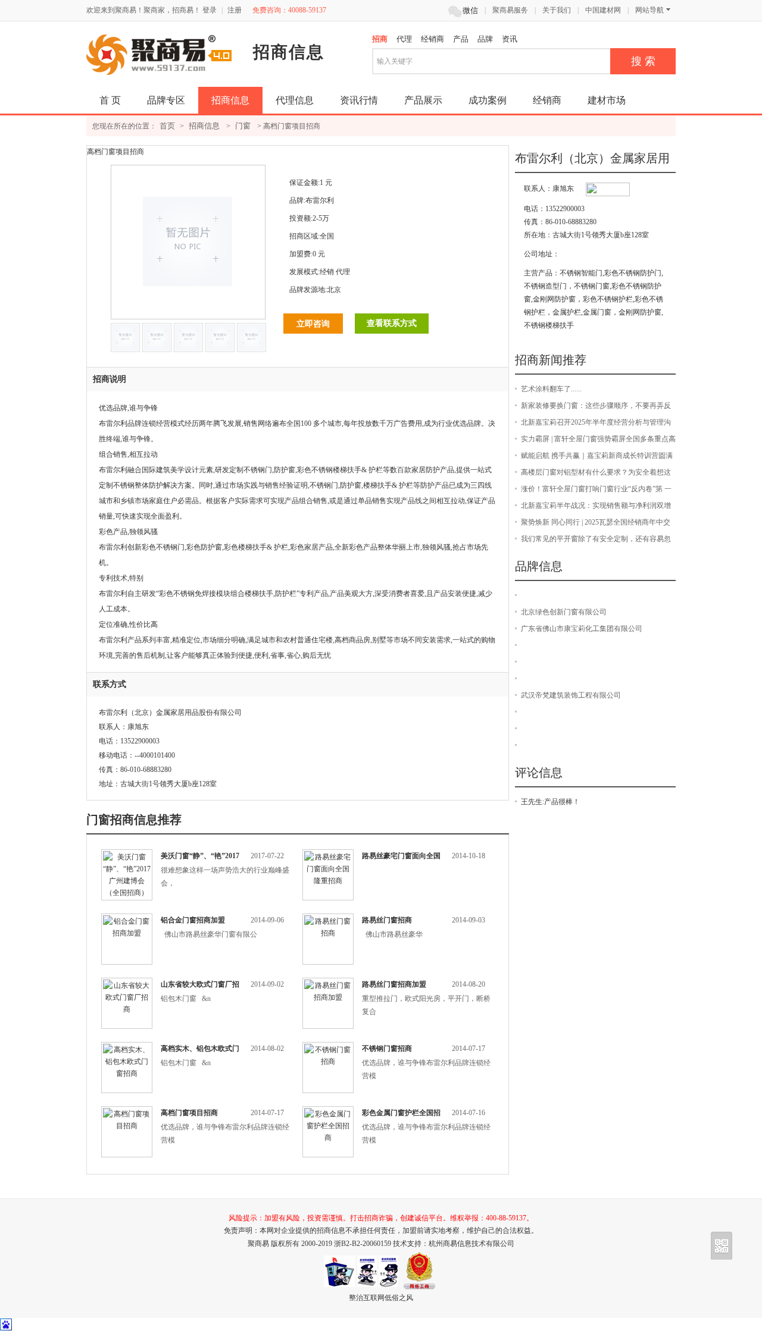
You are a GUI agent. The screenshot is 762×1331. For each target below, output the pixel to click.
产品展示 (423, 100)
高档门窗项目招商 (189, 1113)
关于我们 (556, 10)
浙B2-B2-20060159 (363, 1243)
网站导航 (649, 10)
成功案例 (488, 100)
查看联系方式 (392, 323)
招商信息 (230, 100)
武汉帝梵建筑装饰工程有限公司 (571, 695)
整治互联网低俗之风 (381, 1298)
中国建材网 (603, 10)
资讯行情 (359, 100)
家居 (418, 470)
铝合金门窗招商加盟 (193, 920)
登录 (209, 10)
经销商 (547, 100)
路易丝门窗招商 (387, 920)
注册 (234, 10)
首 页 (110, 100)
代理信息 (295, 100)
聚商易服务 (510, 10)
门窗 (243, 125)
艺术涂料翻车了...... (551, 389)
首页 (167, 125)
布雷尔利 (319, 200)
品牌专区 (166, 100)
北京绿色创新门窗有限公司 (564, 612)
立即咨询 (313, 323)
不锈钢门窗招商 (387, 1048)
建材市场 (607, 100)
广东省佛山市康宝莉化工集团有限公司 (581, 628)
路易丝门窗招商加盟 (394, 984)
